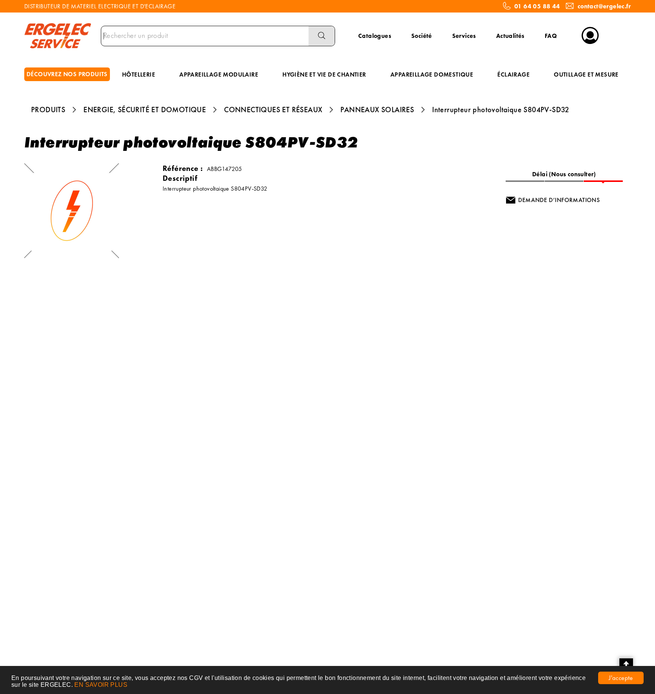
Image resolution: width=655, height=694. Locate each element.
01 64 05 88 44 (537, 6)
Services (464, 36)
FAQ (551, 36)
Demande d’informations (559, 200)
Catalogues (374, 36)
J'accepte (621, 678)
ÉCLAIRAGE (513, 74)
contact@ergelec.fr (604, 6)
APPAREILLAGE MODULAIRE (218, 74)
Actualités (510, 36)
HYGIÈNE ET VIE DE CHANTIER (324, 74)
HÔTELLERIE (138, 74)
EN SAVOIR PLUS (100, 684)
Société (421, 36)
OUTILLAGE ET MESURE (586, 74)
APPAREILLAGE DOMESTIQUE (431, 74)
